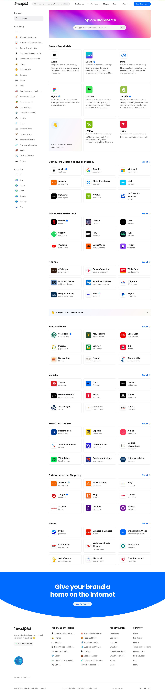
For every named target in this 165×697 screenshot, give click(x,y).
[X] (140, 688)
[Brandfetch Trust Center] (18, 660)
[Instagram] (149, 688)
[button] (126, 4)
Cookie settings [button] (118, 688)
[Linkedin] (144, 688)
